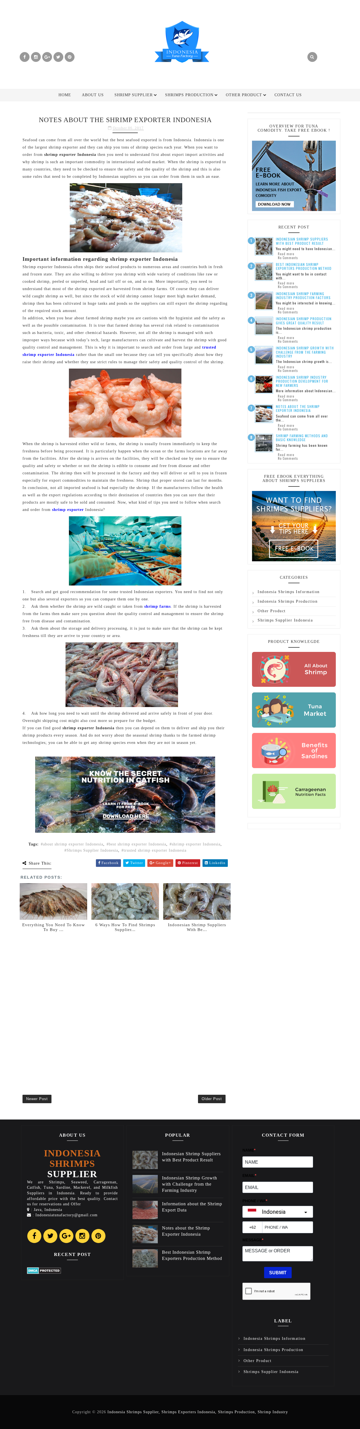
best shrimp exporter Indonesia (137, 844)
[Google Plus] (66, 1236)
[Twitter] (50, 1236)
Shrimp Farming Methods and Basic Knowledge (302, 437)
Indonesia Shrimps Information (289, 592)
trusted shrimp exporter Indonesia (155, 850)
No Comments (288, 257)
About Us (93, 95)
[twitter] (58, 57)
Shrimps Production (189, 95)
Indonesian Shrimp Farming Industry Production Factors (303, 295)
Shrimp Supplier (133, 95)
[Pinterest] (98, 1236)
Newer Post (37, 1099)
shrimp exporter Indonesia (196, 844)
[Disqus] (125, 1005)
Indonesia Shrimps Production (288, 601)
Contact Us (288, 95)
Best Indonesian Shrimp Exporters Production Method (304, 266)
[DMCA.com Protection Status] (44, 1270)
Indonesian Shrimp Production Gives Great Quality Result (304, 320)
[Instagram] (82, 1236)
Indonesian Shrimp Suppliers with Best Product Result (302, 241)
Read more (286, 254)
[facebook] (25, 57)
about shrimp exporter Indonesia (73, 844)
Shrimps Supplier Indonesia (92, 850)
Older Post (212, 1099)
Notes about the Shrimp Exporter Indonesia (298, 408)
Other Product (244, 95)
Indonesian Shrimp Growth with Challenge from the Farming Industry (305, 352)
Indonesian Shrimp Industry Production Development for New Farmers (302, 381)
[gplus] (47, 57)
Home (64, 95)
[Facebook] (34, 1236)
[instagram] (36, 57)
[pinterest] (70, 57)
